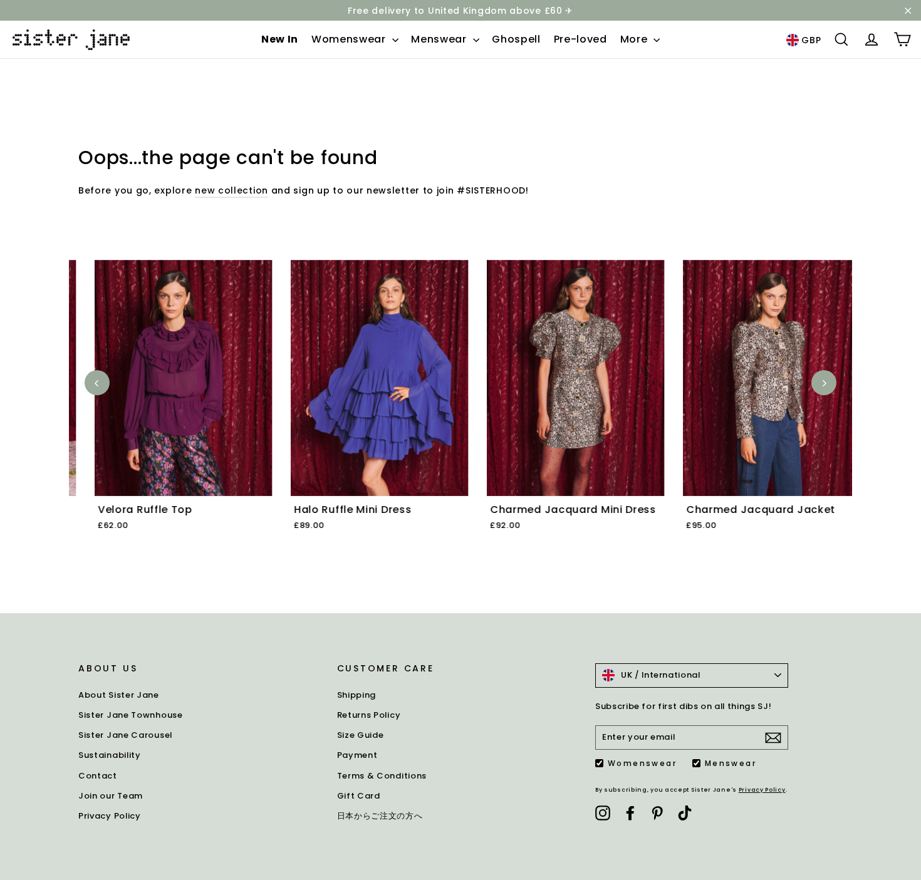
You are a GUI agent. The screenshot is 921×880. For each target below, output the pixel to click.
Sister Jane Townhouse (130, 715)
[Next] (823, 382)
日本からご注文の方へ (380, 816)
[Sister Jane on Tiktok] (684, 812)
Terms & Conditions (382, 776)
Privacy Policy (109, 816)
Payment (357, 755)
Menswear (440, 39)
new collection (231, 190)
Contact (97, 776)
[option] (167, 410)
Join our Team (110, 796)
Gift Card (358, 796)
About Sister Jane (118, 695)
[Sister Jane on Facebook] (630, 812)
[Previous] (97, 382)
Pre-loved (580, 39)
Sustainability (109, 755)
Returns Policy (369, 715)
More (635, 39)
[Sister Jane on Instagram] (602, 812)
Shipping (357, 695)
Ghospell (516, 39)
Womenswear (350, 39)
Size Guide (360, 735)
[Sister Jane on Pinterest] (657, 812)
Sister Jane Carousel (125, 735)
